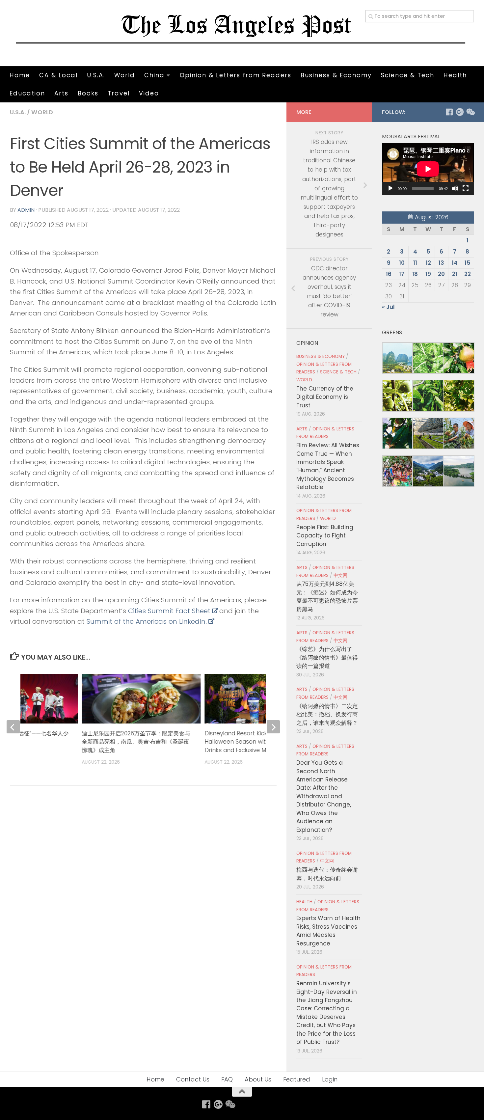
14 (455, 263)
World (124, 75)
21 (454, 274)
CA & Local (58, 75)
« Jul (388, 307)
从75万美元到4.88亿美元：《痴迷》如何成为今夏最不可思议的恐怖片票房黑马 (327, 596)
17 (401, 274)
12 (428, 263)
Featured (296, 1079)
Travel (119, 93)
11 (415, 263)
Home (20, 75)
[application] (428, 169)
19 (428, 274)
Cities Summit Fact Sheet (169, 610)
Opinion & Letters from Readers (235, 75)
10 (402, 263)
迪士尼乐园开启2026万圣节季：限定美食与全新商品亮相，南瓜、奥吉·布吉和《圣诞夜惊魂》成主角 (136, 741)
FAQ (227, 1079)
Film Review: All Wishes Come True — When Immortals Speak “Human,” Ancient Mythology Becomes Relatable (327, 466)
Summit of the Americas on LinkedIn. (147, 621)
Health (455, 75)
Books (88, 93)
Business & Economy (336, 75)
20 (441, 274)
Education (27, 93)
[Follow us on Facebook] (449, 112)
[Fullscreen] (465, 188)
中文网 (340, 575)
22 (467, 274)
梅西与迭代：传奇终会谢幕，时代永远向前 (327, 874)
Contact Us (192, 1079)
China (154, 75)
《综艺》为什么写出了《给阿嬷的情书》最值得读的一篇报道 (327, 657)
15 (467, 263)
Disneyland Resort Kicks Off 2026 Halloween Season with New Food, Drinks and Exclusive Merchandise (252, 741)
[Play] (390, 188)
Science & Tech (407, 75)
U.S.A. (96, 75)
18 (415, 274)
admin (26, 210)
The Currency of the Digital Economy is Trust (324, 397)
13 (441, 263)
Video (149, 93)
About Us (258, 1079)
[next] (273, 726)
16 (388, 274)
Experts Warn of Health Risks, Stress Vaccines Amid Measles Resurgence (328, 930)
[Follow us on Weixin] (470, 112)
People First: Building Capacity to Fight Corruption (324, 535)
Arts (61, 93)
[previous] (13, 726)
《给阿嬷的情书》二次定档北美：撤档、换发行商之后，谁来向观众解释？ (327, 714)
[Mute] (455, 188)
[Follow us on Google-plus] (460, 112)
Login (329, 1079)
